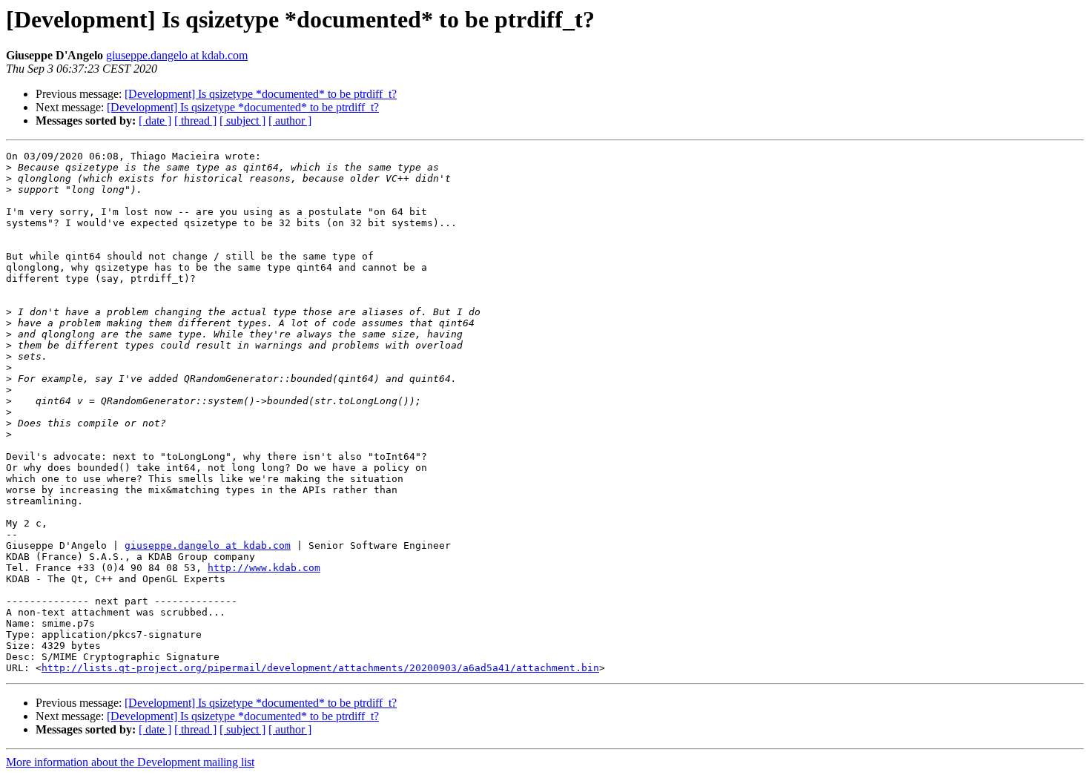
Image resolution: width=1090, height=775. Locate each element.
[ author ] (289, 120)
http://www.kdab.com (264, 567)
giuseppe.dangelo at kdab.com (177, 55)
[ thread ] (195, 120)
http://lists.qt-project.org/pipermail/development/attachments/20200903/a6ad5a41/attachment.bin (320, 667)
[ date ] (155, 120)
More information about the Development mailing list (130, 762)
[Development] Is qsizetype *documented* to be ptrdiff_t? (261, 94)
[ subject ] (242, 120)
